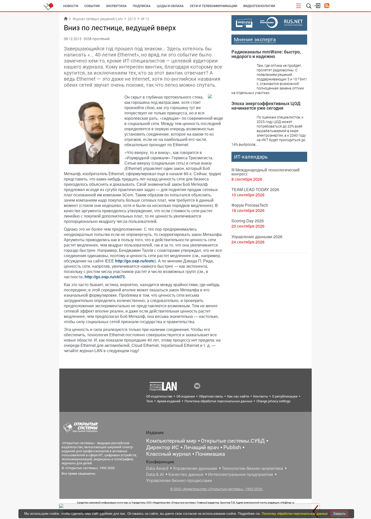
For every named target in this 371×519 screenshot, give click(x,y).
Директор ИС (162, 447)
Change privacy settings (273, 401)
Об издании (185, 396)
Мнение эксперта (255, 40)
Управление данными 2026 (256, 236)
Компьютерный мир (171, 441)
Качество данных (185, 474)
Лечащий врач (201, 447)
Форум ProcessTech (249, 205)
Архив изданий (168, 401)
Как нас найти (238, 396)
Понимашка (210, 454)
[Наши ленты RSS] (327, 6)
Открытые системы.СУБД (233, 441)
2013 (132, 19)
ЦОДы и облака (170, 6)
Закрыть (339, 513)
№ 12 (145, 19)
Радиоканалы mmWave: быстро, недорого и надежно (266, 54)
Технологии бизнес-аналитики (252, 468)
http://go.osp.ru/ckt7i (104, 277)
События (92, 6)
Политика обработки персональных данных (218, 401)
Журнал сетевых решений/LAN (97, 19)
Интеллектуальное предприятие (240, 474)
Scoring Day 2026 (247, 221)
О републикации (285, 396)
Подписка (142, 6)
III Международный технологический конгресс (265, 172)
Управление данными (195, 468)
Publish (232, 447)
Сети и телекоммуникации (213, 6)
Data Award (157, 468)
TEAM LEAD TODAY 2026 (255, 189)
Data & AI (155, 474)
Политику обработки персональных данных (295, 513)
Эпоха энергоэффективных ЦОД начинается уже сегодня (265, 106)
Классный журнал (168, 454)
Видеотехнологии (259, 6)
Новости (70, 6)
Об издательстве (159, 396)
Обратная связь (211, 396)
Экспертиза (116, 6)
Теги (149, 401)
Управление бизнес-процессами (179, 480)
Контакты (260, 396)
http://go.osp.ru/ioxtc (135, 261)
